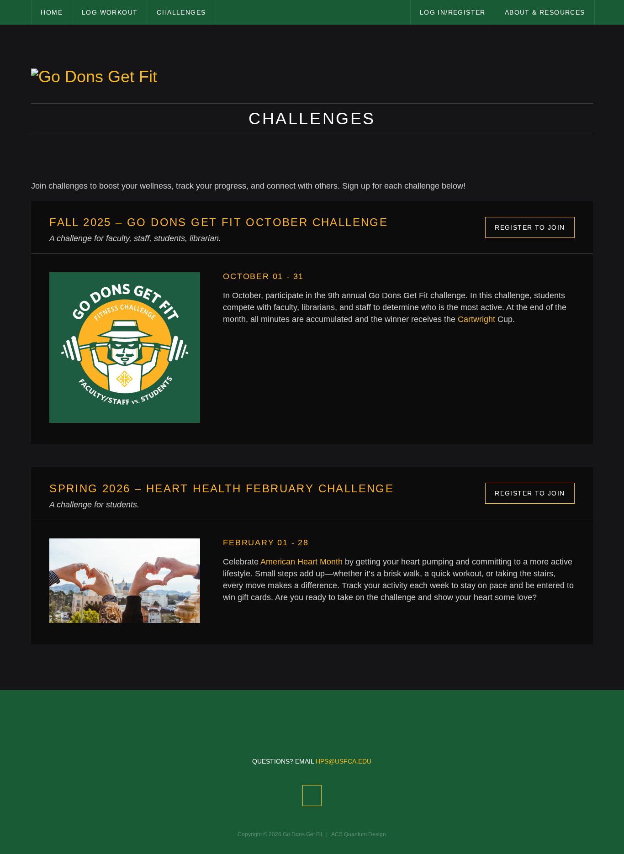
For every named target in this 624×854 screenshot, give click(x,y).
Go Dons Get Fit (302, 834)
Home (52, 12)
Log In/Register (453, 12)
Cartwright (476, 319)
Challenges (181, 12)
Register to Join (530, 227)
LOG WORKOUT (109, 12)
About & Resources (545, 12)
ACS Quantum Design (358, 834)
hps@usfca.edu (343, 761)
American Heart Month (301, 561)
